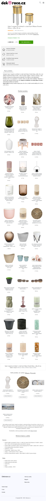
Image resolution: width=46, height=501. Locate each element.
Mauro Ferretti (34, 430)
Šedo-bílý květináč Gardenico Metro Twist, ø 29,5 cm (9, 332)
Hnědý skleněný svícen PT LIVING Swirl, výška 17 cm (23, 310)
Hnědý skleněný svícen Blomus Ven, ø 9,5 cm (23, 198)
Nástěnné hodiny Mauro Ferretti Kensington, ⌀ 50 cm (36, 221)
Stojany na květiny (32, 367)
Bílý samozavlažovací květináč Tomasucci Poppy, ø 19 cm (37, 245)
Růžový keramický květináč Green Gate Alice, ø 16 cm (9, 221)
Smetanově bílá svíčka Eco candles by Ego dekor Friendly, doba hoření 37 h (23, 223)
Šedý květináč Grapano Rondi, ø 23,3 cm (23, 245)
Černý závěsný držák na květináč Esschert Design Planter (37, 174)
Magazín (26, 479)
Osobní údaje (4, 486)
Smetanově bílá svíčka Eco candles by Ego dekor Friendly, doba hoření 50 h (37, 199)
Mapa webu (26, 482)
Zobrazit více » (36, 34)
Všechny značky (27, 476)
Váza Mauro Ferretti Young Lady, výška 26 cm (37, 130)
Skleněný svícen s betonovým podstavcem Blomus (23, 174)
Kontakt (3, 492)
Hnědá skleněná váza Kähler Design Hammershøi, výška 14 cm (9, 245)
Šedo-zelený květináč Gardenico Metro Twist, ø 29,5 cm (9, 288)
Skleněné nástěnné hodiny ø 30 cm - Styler (9, 107)
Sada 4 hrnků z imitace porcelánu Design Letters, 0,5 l (23, 130)
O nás (3, 489)
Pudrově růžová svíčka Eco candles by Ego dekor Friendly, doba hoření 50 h (9, 176)
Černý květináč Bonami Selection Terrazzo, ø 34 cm (23, 332)
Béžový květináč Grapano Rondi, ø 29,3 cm (9, 266)
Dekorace (19, 367)
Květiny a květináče (25, 367)
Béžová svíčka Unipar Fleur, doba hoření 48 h (23, 354)
